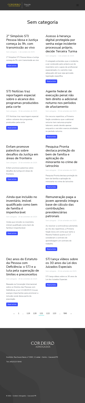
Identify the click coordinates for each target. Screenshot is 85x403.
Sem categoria (11, 52)
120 (35, 313)
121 (41, 313)
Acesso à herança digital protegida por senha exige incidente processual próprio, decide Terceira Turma (61, 43)
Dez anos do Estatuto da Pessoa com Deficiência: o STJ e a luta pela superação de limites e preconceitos (22, 266)
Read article (12, 66)
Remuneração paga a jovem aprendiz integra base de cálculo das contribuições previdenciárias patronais (62, 206)
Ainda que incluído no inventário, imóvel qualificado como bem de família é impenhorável (21, 204)
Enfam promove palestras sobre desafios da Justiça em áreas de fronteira (22, 152)
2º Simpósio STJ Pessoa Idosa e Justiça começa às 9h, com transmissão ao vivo (22, 42)
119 (28, 313)
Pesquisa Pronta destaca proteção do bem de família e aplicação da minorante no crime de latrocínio (61, 156)
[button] (77, 5)
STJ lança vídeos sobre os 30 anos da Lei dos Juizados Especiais (62, 263)
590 (65, 313)
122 (48, 313)
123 (54, 313)
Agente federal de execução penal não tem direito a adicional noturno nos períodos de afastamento (61, 99)
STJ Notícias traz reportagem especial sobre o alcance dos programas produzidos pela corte (22, 99)
